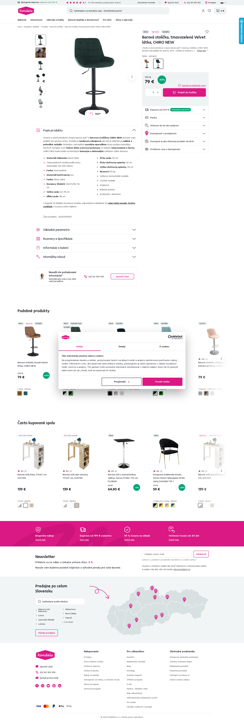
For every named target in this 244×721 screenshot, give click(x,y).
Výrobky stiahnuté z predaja (139, 706)
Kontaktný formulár (146, 2)
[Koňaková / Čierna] (116, 393)
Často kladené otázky (93, 661)
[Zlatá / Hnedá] (161, 505)
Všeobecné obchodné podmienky (184, 657)
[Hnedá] (147, 64)
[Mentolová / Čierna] (65, 393)
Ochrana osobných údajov (181, 661)
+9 (40, 103)
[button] (175, 110)
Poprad (68, 618)
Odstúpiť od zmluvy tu (180, 675)
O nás (129, 684)
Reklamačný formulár (136, 661)
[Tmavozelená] (158, 64)
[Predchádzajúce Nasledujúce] (34, 341)
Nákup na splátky (91, 675)
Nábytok (22, 19)
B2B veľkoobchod (134, 693)
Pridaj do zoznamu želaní (207, 31)
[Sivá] (122, 393)
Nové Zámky (70, 613)
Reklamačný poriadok (179, 666)
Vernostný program (92, 688)
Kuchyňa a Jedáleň (31, 27)
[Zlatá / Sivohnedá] (167, 505)
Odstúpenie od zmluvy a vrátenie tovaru (102, 679)
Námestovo (70, 609)
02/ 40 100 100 (194, 2)
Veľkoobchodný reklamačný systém (142, 697)
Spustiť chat (173, 2)
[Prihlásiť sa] (203, 10)
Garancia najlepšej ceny (194, 85)
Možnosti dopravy (92, 666)
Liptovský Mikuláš (46, 620)
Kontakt (130, 657)
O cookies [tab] (164, 346)
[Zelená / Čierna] (70, 393)
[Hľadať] (70, 10)
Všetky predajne (46, 632)
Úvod (20, 27)
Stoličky (44, 27)
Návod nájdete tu (182, 569)
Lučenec (41, 624)
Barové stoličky (56, 27)
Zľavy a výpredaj (124, 19)
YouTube (48, 685)
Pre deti (107, 19)
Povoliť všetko (162, 381)
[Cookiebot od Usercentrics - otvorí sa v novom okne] (170, 337)
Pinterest (54, 685)
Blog (129, 666)
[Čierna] (110, 393)
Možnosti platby (91, 670)
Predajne (212, 2)
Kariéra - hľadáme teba (137, 688)
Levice (41, 615)
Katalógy (131, 670)
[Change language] (223, 2)
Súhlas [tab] (79, 346)
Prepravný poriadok (178, 670)
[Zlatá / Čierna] (155, 505)
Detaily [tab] (122, 346)
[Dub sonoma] (31, 505)
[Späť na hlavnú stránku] (26, 10)
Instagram (42, 685)
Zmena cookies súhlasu (179, 679)
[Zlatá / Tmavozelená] (173, 505)
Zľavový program (91, 684)
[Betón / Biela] (19, 505)
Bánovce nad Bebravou (44, 610)
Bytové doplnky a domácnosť (83, 19)
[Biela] (25, 505)
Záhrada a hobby (55, 19)
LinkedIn (59, 685)
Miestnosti (36, 19)
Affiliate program (134, 679)
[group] (95, 77)
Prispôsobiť (120, 381)
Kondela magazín (134, 675)
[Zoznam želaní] (209, 10)
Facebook (37, 685)
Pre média (131, 702)
